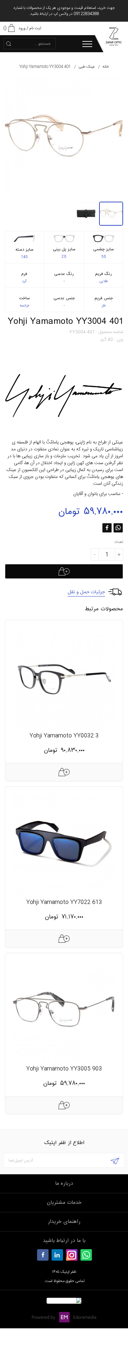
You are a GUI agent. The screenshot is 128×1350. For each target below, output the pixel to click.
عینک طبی (86, 66)
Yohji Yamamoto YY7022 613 (64, 902)
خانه (105, 66)
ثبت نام (35, 28)
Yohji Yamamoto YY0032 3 (64, 735)
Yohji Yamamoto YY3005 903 (64, 1069)
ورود (22, 28)
